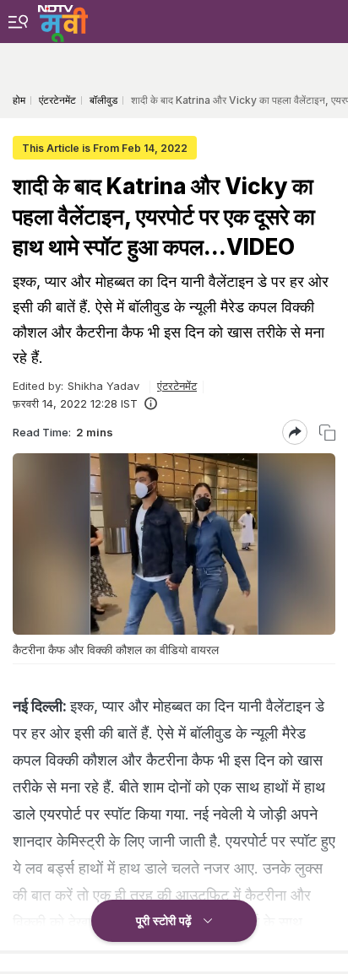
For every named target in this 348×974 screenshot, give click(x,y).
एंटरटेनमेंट (177, 385)
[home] (63, 21)
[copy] (327, 433)
